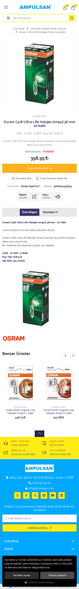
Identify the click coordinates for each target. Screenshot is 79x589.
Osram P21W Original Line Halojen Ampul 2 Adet (59, 412)
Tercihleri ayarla (21, 575)
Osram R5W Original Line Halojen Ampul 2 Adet (20, 412)
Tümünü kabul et (57, 575)
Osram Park (20, 407)
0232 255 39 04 (41, 482)
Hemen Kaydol (38, 528)
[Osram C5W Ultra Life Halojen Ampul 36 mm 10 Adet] (39, 73)
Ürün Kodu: (13, 186)
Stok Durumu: (33, 151)
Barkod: (48, 186)
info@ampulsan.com (41, 488)
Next (73, 355)
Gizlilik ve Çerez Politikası (41, 582)
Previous (65, 355)
